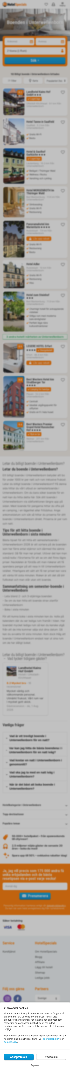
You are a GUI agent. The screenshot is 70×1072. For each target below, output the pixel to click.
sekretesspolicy (51, 1038)
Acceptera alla (19, 1057)
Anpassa (35, 1065)
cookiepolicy (10, 1041)
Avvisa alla (51, 1057)
